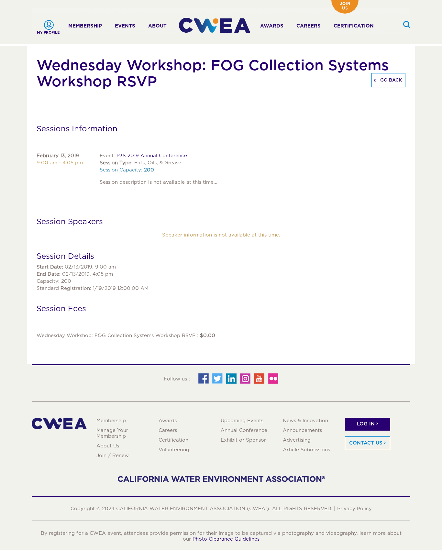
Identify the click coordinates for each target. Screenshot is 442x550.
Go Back (390, 79)
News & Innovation (305, 421)
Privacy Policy (354, 509)
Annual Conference (244, 430)
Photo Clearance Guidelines (226, 539)
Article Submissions (306, 450)
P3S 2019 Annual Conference (151, 156)
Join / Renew (112, 455)
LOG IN (366, 424)
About (157, 26)
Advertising (297, 440)
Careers (308, 26)
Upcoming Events (242, 421)
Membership (85, 26)
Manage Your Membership (112, 433)
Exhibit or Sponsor (243, 440)
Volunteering (174, 450)
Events (125, 26)
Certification (354, 26)
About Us (107, 446)
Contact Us (365, 443)
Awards (271, 26)
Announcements (302, 430)
